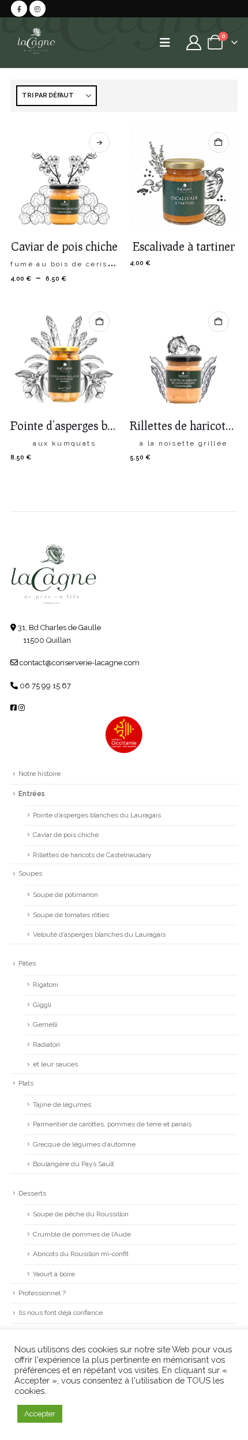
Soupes (30, 873)
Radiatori (46, 1045)
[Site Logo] (35, 42)
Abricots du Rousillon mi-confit (81, 1254)
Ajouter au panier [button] (218, 142)
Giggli (42, 1005)
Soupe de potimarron (65, 895)
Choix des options (99, 142)
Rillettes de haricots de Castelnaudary (92, 855)
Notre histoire (39, 774)
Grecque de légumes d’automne (84, 1144)
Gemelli (45, 1024)
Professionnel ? (42, 1293)
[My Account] (193, 42)
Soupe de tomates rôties (71, 915)
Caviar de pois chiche (66, 835)
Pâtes (27, 963)
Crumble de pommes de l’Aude (82, 1234)
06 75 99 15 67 (44, 685)
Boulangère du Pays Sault (73, 1164)
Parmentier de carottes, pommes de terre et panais (112, 1124)
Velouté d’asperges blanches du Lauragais (99, 934)
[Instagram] (37, 9)
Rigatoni (45, 985)
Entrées (31, 794)
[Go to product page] (64, 177)
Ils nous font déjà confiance (60, 1313)
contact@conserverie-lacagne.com (79, 662)
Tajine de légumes (62, 1104)
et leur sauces (55, 1064)
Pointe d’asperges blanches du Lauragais (97, 815)
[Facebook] (19, 9)
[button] (168, 42)
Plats (25, 1083)
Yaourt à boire (54, 1274)
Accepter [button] (39, 1413)
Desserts (32, 1193)
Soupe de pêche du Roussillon (81, 1214)
